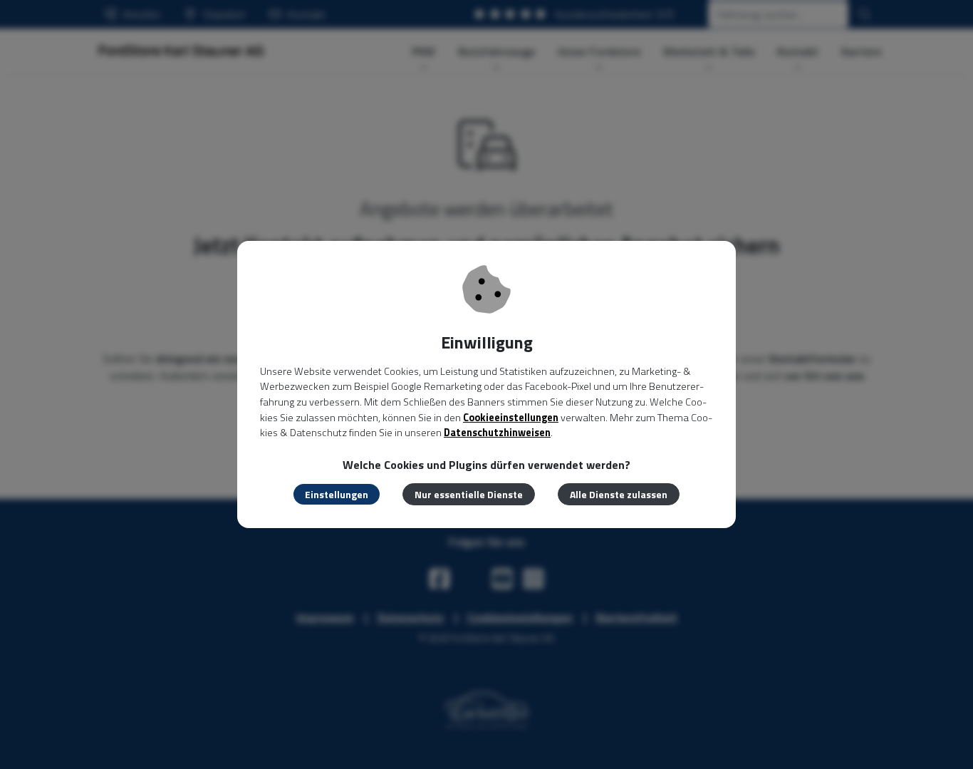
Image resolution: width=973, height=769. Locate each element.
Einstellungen (336, 494)
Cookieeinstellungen (510, 417)
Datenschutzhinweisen (497, 432)
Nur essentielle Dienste (469, 494)
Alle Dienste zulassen (618, 494)
